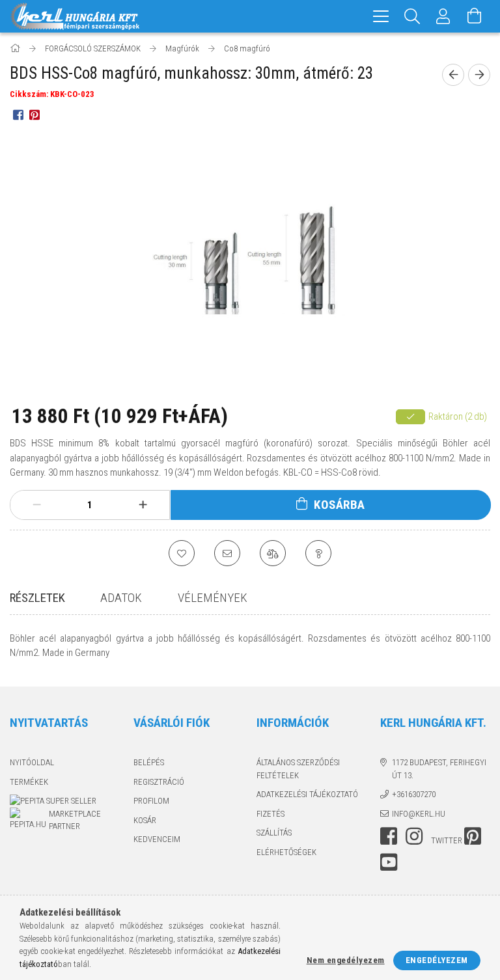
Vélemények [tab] (212, 597)
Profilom (151, 801)
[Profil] (443, 16)
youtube (388, 862)
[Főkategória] (16, 48)
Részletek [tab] (37, 597)
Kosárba (339, 504)
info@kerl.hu (418, 814)
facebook (388, 836)
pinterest (472, 836)
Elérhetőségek (286, 852)
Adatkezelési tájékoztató (307, 794)
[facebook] (18, 115)
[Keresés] (412, 16)
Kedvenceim (156, 839)
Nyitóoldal (32, 762)
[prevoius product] (453, 75)
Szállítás (274, 832)
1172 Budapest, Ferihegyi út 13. (439, 768)
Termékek (29, 782)
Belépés (148, 762)
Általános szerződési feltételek (298, 768)
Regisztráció (158, 782)
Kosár (144, 820)
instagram (414, 836)
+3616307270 (414, 794)
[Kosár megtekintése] (474, 16)
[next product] (479, 75)
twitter (446, 840)
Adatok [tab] (121, 597)
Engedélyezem (437, 960)
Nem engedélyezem (346, 960)
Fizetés (271, 814)
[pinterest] (34, 115)
